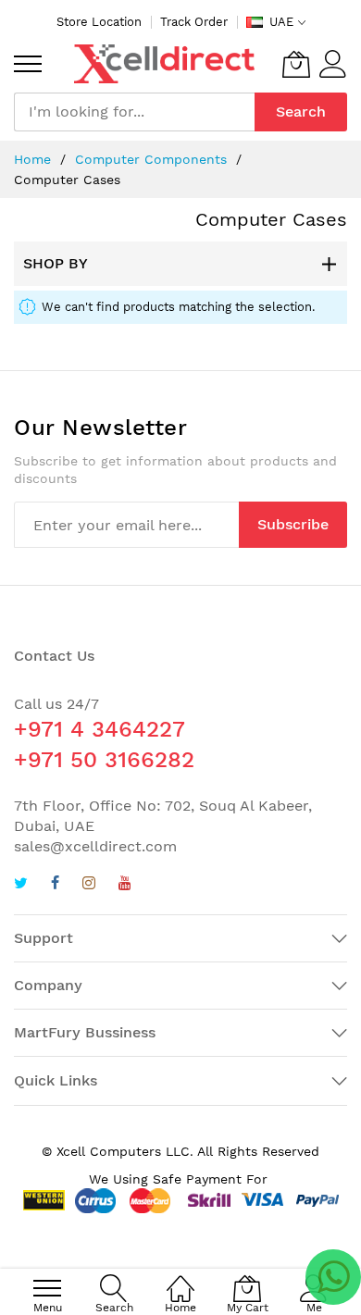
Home (35, 159)
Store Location (99, 22)
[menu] (28, 64)
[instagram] (88, 885)
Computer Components (153, 159)
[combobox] (134, 112)
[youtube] (124, 885)
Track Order (194, 22)
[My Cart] (296, 63)
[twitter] (21, 885)
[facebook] (55, 885)
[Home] (180, 1278)
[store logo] (164, 63)
